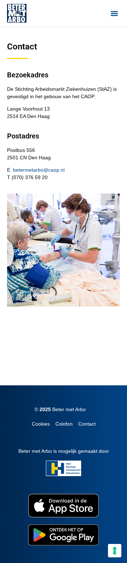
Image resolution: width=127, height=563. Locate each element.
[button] (114, 13)
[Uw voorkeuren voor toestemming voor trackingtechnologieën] (114, 550)
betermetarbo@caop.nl (39, 170)
